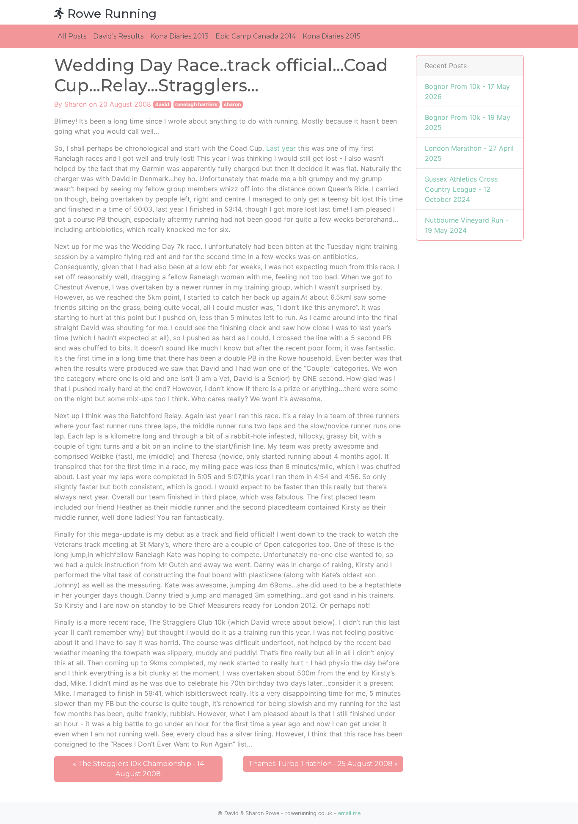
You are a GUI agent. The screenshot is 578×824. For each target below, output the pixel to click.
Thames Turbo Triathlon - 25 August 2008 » (323, 764)
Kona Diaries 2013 (179, 36)
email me (349, 813)
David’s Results (118, 36)
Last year (281, 148)
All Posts (72, 36)
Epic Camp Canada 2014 (255, 36)
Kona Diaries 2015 (332, 36)
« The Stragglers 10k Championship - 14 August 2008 (138, 769)
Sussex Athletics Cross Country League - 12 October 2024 (461, 189)
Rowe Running (110, 13)
